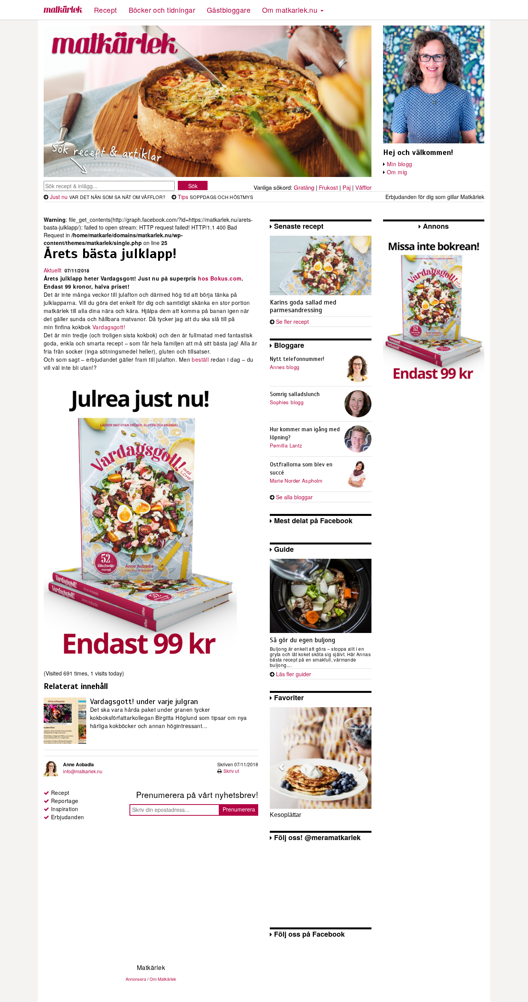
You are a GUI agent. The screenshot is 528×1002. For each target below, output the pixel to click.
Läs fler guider (293, 674)
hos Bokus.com (219, 278)
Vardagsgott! (108, 327)
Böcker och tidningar (162, 10)
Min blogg (399, 164)
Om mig (397, 172)
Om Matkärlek (163, 979)
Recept (105, 10)
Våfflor (363, 187)
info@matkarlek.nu (82, 771)
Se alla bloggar (294, 497)
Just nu (59, 197)
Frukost (328, 187)
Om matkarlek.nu (291, 10)
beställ (201, 359)
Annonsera (136, 979)
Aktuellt (52, 270)
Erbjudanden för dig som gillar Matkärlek (434, 197)
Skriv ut (231, 770)
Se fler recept (292, 321)
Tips (183, 197)
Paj (346, 187)
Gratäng (304, 187)
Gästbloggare (228, 10)
